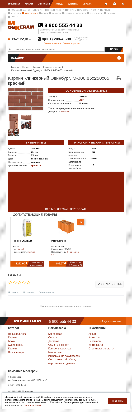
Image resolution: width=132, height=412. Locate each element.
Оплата (52, 337)
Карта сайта (96, 345)
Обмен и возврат (58, 345)
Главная (15, 67)
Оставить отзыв (111, 283)
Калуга (60, 10)
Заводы (59, 3)
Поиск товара (16, 352)
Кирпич (36, 67)
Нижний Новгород (75, 13)
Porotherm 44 (58, 241)
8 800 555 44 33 (63, 25)
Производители (17, 334)
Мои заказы (55, 352)
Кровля (12, 348)
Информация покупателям (64, 356)
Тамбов (56, 13)
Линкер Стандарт (22, 241)
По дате (12, 292)
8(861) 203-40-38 (56, 39)
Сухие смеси (15, 345)
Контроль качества (59, 348)
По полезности (46, 292)
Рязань (71, 10)
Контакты (87, 3)
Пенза (45, 13)
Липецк (106, 10)
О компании (44, 3)
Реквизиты (95, 341)
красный (36, 165)
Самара (111, 13)
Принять (117, 401)
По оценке (28, 292)
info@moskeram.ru (111, 321)
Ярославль (96, 13)
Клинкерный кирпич (52, 67)
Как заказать (55, 334)
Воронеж (16, 13)
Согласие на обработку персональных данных (62, 361)
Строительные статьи (101, 348)
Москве (65, 111)
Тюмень (15, 17)
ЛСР (81, 99)
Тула (50, 10)
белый (21, 249)
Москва (15, 10)
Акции (92, 334)
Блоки (11, 341)
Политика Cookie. (33, 405)
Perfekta (31, 251)
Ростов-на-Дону (89, 10)
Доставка (73, 3)
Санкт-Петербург (33, 10)
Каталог (29, 3)
